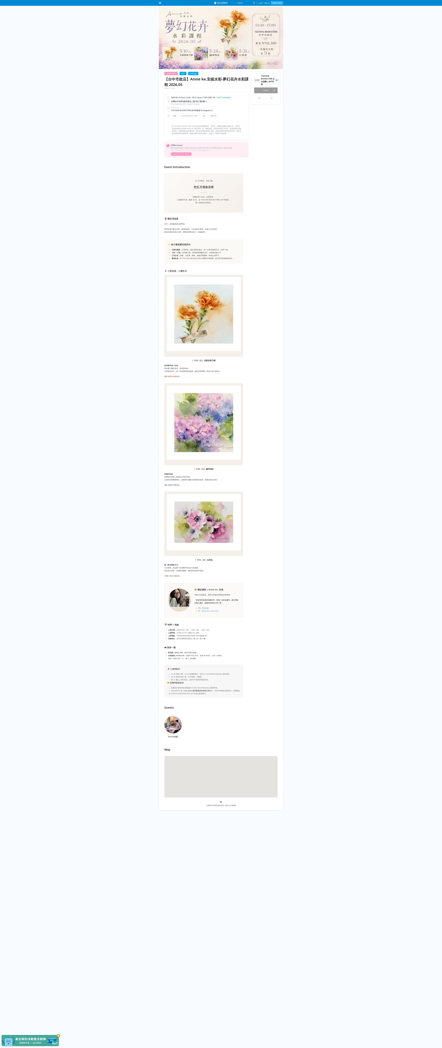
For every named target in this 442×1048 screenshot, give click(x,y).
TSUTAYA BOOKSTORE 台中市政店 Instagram (190, 110)
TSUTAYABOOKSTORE (189, 116)
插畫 (174, 116)
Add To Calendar (224, 97)
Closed (265, 90)
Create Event (277, 3)
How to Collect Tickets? (181, 154)
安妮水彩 (213, 116)
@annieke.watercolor (210, 611)
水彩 (203, 116)
